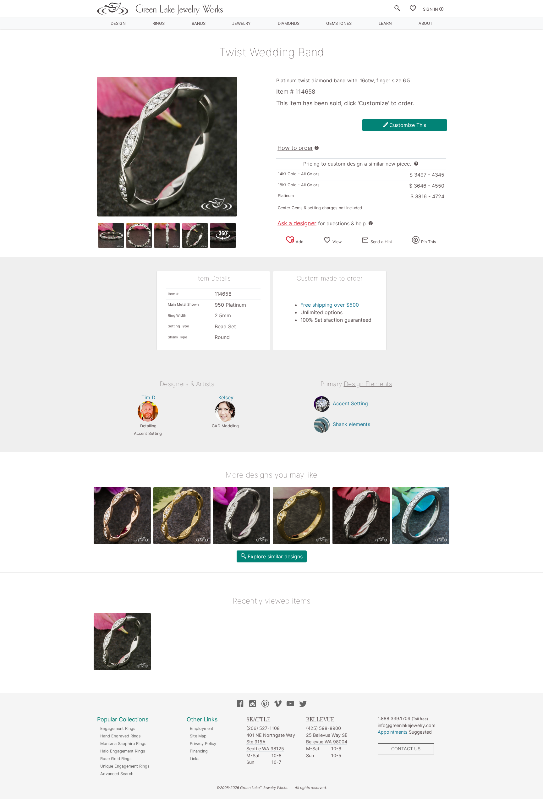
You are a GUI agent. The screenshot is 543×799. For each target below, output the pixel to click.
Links (195, 758)
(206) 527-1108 (263, 728)
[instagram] (252, 704)
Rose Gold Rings (116, 758)
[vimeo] (278, 704)
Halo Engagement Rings (122, 751)
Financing (199, 751)
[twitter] (303, 704)
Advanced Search (117, 773)
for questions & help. (322, 223)
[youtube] (290, 704)
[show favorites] (413, 9)
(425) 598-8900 (323, 728)
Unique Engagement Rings (125, 766)
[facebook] (240, 704)
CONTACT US (405, 748)
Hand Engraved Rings (120, 736)
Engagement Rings (117, 728)
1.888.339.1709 (394, 718)
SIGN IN (430, 9)
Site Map (198, 736)
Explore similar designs (275, 556)
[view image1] (111, 235)
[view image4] (195, 235)
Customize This (407, 125)
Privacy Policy (203, 743)
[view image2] (139, 235)
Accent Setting (350, 404)
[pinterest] (265, 704)
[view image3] (167, 235)
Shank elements (351, 424)
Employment (201, 728)
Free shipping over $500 (329, 305)
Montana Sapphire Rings (123, 743)
